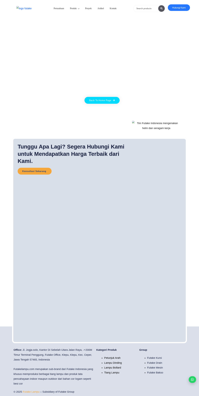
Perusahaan (59, 8)
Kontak (113, 8)
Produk (73, 8)
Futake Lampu (31, 391)
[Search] (161, 8)
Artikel (100, 8)
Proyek (88, 8)
